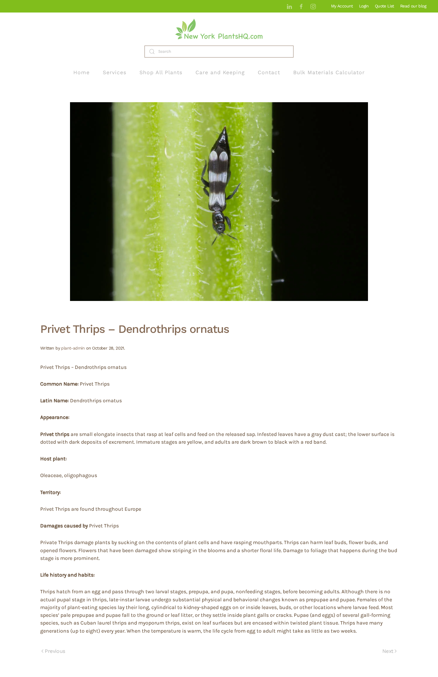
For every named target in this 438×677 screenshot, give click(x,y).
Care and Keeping (220, 72)
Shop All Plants (160, 72)
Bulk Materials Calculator (329, 72)
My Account (342, 6)
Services (114, 72)
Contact (269, 72)
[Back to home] (219, 29)
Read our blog (413, 6)
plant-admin (73, 348)
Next (387, 651)
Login (364, 6)
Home (81, 72)
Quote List (384, 6)
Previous (55, 651)
